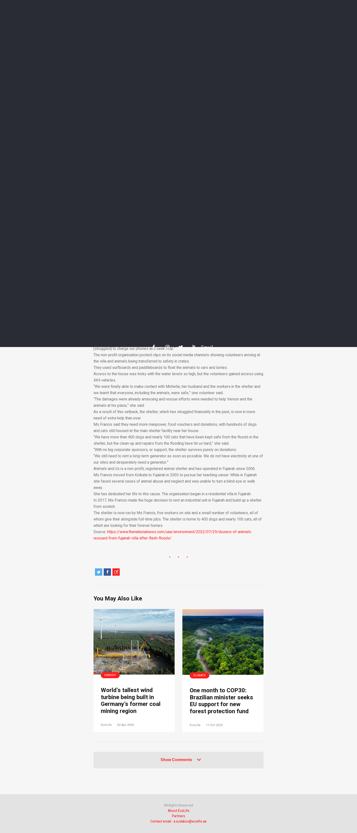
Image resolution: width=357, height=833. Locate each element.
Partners (178, 816)
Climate (199, 675)
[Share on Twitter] (98, 572)
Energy (110, 675)
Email (204, 347)
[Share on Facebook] (107, 572)
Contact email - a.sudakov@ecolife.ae (178, 821)
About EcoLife (178, 810)
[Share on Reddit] (116, 572)
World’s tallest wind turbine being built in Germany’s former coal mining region (131, 701)
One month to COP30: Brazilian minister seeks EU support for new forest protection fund (221, 701)
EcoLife (106, 724)
